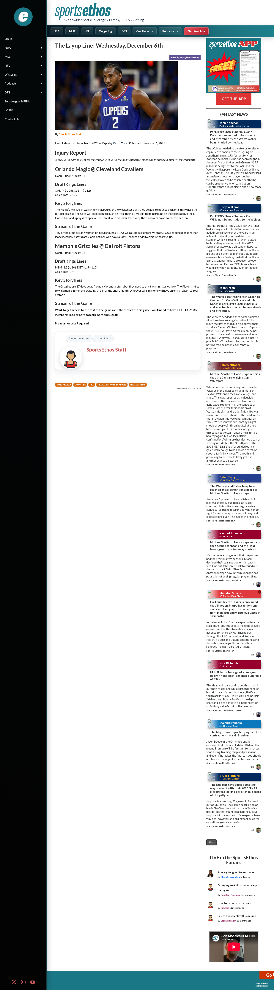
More (211, 842)
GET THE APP (234, 99)
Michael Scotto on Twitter (228, 580)
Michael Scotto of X (225, 826)
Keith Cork (120, 143)
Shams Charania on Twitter (228, 710)
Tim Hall (225, 907)
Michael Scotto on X (225, 464)
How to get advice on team (234, 903)
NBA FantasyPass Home (185, 57)
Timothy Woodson (230, 877)
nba (92, 384)
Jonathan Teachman (231, 895)
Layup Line (80, 384)
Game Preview (63, 384)
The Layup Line (137, 384)
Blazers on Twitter (224, 650)
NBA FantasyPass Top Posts (112, 384)
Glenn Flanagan (228, 920)
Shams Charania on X (225, 194)
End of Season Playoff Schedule (237, 915)
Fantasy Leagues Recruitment (236, 872)
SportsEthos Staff (71, 134)
